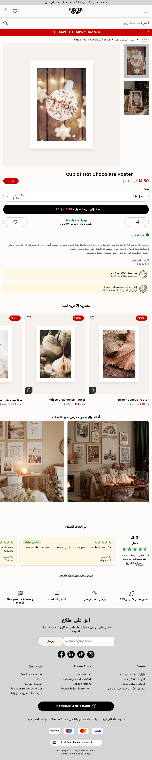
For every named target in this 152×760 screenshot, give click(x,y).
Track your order (31, 674)
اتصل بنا (37, 679)
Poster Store (84, 750)
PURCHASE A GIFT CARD (73, 706)
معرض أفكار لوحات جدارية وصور (125, 688)
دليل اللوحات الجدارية (132, 674)
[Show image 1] (136, 61)
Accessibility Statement (76, 688)
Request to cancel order (26, 688)
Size (146, 189)
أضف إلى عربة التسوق (76, 209)
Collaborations (82, 684)
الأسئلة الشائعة (33, 684)
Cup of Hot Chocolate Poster (92, 39)
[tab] (15, 11)
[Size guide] (136, 222)
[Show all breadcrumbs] (144, 39)
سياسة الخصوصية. (37, 719)
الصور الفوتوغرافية (125, 39)
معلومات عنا (84, 674)
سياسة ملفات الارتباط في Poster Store (75, 719)
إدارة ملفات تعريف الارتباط (26, 693)
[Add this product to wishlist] (15, 222)
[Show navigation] (145, 11)
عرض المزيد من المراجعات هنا (76, 575)
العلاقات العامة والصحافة (77, 679)
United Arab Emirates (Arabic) (76, 742)
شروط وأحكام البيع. (113, 719)
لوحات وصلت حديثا (134, 684)
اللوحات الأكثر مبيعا (134, 679)
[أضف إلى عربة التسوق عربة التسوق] (92, 390)
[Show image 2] (136, 98)
